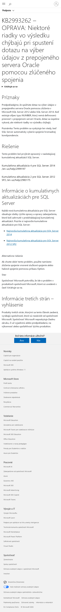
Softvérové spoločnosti (12, 541)
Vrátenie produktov (10, 392)
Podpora (6, 10)
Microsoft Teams (10, 499)
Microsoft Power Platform (13, 536)
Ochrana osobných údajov (30, 598)
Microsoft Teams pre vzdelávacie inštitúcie (19, 429)
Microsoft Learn (9, 518)
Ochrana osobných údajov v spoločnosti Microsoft (21, 569)
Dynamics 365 (9, 481)
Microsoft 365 (8, 365)
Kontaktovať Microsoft (12, 598)
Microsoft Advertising (11, 490)
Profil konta (8, 383)
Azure (6, 476)
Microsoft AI (8, 467)
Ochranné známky (27, 602)
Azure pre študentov (11, 453)
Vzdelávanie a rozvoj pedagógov (15, 444)
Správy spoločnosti (10, 564)
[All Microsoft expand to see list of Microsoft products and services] (3, 3)
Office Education (9, 439)
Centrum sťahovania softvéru (14, 388)
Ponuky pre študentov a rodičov (15, 448)
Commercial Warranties (12, 407)
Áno (22, 340)
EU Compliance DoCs (11, 607)
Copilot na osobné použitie (13, 360)
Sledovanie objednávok (12, 397)
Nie (38, 340)
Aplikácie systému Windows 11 (15, 370)
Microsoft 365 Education (12, 434)
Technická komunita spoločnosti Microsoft (19, 527)
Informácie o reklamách (44, 602)
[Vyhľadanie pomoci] (10, 3)
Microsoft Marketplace (12, 532)
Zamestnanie (8, 559)
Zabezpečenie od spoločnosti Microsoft (18, 471)
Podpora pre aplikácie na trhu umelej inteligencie (21, 522)
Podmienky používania (11, 602)
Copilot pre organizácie (12, 355)
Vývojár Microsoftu (10, 513)
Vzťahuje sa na (10, 86)
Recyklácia (7, 402)
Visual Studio (8, 546)
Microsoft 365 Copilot (11, 495)
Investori (7, 573)
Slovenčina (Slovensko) (16, 582)
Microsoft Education (11, 420)
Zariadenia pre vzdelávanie (13, 425)
